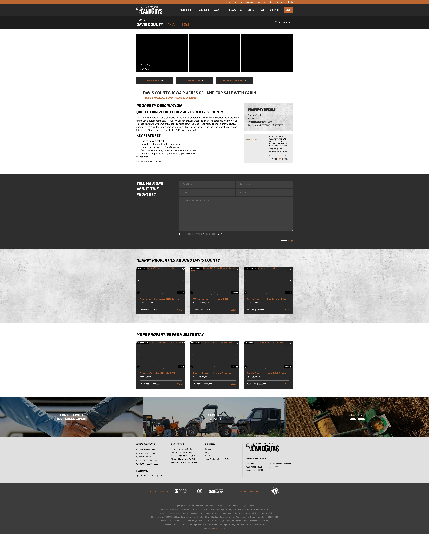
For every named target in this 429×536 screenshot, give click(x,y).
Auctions (204, 10)
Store (251, 10)
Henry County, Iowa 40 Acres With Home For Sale (212, 373)
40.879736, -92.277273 (271, 125)
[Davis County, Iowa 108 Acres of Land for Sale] (160, 281)
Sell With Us (235, 10)
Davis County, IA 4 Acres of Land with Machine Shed (268, 299)
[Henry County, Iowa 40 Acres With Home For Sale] (214, 355)
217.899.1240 (149, 450)
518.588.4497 (146, 457)
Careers (208, 449)
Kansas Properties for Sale (183, 456)
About (217, 10)
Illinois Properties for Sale (182, 449)
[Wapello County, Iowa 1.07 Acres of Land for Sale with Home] (214, 281)
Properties (185, 10)
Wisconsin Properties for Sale (184, 462)
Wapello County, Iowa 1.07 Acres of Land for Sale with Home (211, 299)
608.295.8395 (152, 464)
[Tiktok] (288, 2)
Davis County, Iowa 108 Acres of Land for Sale (161, 299)
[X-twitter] (274, 2)
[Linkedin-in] (292, 2)
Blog (261, 10)
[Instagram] (285, 2)
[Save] (183, 268)
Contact (274, 10)
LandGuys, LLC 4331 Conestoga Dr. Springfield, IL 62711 (254, 467)
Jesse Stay (275, 148)
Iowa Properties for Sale (181, 452)
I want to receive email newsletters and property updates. (202, 234)
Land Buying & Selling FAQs (217, 459)
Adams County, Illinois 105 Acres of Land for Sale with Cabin (157, 373)
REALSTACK (219, 528)
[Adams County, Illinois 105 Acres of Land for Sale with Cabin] (160, 355)
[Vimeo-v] (281, 2)
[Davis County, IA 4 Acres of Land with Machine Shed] (268, 281)
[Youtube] (277, 2)
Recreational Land (263, 121)
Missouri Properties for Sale (183, 459)
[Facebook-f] (270, 2)
